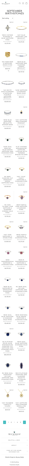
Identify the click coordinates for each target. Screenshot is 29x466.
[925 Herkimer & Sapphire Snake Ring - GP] (6, 70)
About (14, 445)
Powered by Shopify (14, 464)
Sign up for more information (14, 451)
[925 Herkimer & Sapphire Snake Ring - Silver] (8, 70)
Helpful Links (14, 440)
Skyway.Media (20, 457)
